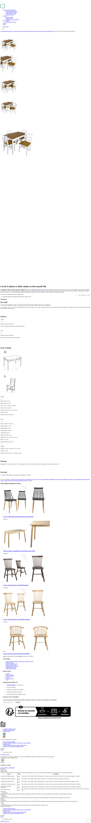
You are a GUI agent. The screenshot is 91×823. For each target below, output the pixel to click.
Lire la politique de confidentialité (8, 767)
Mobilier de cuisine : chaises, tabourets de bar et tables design (17, 31)
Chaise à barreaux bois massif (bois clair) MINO (16, 653)
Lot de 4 (30, 480)
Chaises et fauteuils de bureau (9, 10)
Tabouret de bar (9, 18)
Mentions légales (6, 731)
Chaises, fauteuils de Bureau (9, 741)
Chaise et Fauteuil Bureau (11, 11)
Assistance (8, 673)
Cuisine (4, 16)
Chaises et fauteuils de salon (12, 663)
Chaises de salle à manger (11, 665)
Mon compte (6, 26)
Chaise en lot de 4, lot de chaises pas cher (26, 479)
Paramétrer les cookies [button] (5, 757)
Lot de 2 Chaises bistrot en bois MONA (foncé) (16, 585)
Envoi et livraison (9, 676)
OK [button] (12, 757)
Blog (7, 679)
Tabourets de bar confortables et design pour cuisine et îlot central (19, 661)
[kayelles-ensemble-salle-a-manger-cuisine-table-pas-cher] (12, 373)
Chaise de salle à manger (11, 22)
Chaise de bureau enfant (11, 13)
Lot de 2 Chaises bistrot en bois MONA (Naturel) (16, 619)
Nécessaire (4, 770)
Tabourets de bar (6, 744)
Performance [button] (3, 795)
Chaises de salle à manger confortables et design (13, 746)
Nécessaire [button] (3, 768)
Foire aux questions (10, 675)
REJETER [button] (15, 757)
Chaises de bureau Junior (11, 668)
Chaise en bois (14, 479)
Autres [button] (2, 802)
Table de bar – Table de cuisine (12, 19)
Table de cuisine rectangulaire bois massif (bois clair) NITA (19, 551)
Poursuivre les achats (5, 754)
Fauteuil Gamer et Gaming (11, 12)
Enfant (4, 23)
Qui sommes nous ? (10, 678)
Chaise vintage (38, 479)
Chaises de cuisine (10, 662)
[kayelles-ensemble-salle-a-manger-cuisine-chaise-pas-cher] (11, 394)
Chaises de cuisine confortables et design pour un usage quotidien (17, 742)
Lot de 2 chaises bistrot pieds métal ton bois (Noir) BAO (18, 516)
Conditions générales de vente (9, 728)
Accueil (2, 31)
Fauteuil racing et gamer (11, 667)
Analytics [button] (3, 798)
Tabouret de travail (10, 14)
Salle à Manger (6, 20)
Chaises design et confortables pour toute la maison (52, 479)
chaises (37, 289)
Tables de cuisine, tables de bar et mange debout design (41, 31)
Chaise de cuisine (9, 17)
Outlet (4, 24)
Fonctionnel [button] (3, 791)
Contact (7, 677)
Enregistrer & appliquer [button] (5, 806)
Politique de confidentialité (8, 730)
